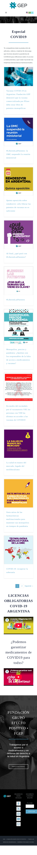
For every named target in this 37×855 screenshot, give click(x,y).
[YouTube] (18, 819)
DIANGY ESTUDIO (29, 842)
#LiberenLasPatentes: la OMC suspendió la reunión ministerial (18, 154)
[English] (27, 12)
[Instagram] (18, 814)
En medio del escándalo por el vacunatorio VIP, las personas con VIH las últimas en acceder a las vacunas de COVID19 (18, 413)
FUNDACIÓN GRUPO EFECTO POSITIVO (16, 839)
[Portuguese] (30, 12)
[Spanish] (32, 12)
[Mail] (18, 824)
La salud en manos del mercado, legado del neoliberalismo (16, 466)
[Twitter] (18, 809)
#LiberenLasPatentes (15, 300)
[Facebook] (18, 803)
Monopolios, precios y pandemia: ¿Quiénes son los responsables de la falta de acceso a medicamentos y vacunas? (18, 356)
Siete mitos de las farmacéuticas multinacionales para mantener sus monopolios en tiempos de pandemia (17, 519)
